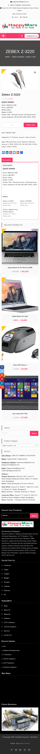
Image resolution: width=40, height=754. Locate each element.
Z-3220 (34, 144)
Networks (7, 614)
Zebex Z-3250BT (26, 201)
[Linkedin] (2, 383)
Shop (5, 606)
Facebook (7, 565)
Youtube (7, 582)
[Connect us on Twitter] (16, 749)
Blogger (6, 578)
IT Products (14, 137)
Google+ (7, 574)
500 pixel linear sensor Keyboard (17, 142)
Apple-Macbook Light (20, 316)
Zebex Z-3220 (12, 146)
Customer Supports (10, 667)
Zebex (4, 146)
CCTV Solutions (9, 622)
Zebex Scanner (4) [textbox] (19, 445)
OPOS (16, 144)
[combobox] (20, 445)
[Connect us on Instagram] (24, 749)
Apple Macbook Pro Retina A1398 (20, 267)
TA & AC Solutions (10, 627)
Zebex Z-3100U (8, 201)
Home (7, 57)
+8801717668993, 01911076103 (20, 5)
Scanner (21, 137)
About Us (7, 610)
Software (7, 618)
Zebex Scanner (18, 57)
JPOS (11, 144)
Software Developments (11, 650)
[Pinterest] (2, 379)
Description (7, 160)
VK (5, 594)
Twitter (6, 569)
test (4, 646)
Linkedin (7, 586)
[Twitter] (2, 371)
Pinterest (7, 590)
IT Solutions (7, 654)
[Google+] (2, 375)
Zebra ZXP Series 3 (20, 365)
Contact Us (8, 635)
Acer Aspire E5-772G (20, 413)
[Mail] (2, 387)
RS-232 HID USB (25, 144)
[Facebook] (2, 367)
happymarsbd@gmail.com (20, 2)
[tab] (7, 160)
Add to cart (30, 125)
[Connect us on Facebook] (11, 749)
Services (7, 631)
